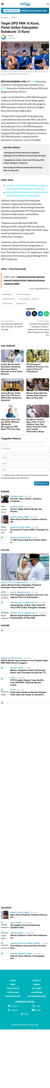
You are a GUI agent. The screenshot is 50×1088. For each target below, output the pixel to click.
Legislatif (18, 658)
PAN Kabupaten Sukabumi (29, 299)
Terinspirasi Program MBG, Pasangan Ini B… (29, 530)
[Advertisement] (25, 1058)
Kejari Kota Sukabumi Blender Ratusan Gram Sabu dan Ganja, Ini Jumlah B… (28, 693)
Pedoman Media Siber (37, 996)
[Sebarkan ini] (28, 313)
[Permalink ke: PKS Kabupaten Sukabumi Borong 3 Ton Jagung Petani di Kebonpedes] (37, 355)
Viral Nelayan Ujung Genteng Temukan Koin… (28, 946)
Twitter (38, 1006)
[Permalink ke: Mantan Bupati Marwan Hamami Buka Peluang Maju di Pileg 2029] (37, 384)
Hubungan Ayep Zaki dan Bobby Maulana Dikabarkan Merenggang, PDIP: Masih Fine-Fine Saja (10, 424)
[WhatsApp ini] (46, 313)
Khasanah (14, 496)
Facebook (14, 1006)
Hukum (10, 658)
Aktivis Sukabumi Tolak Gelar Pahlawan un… (28, 936)
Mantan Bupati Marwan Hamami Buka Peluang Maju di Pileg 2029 (36, 395)
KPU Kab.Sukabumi (23, 294)
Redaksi (36, 984)
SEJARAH (6, 907)
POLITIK (5, 550)
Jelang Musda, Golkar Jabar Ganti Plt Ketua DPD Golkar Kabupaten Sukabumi (11, 396)
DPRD (4, 88)
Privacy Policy (13, 988)
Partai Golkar (7, 303)
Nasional (21, 527)
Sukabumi (36, 943)
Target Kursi (21, 303)
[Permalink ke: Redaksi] (3, 37)
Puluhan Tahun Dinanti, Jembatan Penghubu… (26, 499)
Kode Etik (36, 980)
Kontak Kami (36, 992)
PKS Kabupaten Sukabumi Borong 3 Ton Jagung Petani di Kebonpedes (37, 368)
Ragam (20, 496)
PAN (33, 81)
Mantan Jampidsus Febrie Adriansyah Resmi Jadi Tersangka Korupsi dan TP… (29, 671)
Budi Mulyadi (7, 294)
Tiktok (26, 1014)
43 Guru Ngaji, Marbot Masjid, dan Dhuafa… (26, 510)
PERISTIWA (21, 943)
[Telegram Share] (40, 313)
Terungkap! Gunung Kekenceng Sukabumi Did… (25, 926)
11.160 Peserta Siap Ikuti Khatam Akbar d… (28, 541)
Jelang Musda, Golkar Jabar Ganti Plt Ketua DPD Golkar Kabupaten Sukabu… (29, 606)
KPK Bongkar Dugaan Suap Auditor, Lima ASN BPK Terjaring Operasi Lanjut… (27, 682)
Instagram (14, 1010)
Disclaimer (37, 988)
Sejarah (26, 517)
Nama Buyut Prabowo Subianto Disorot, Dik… (29, 520)
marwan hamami (8, 299)
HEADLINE (13, 517)
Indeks (13, 980)
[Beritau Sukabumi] (25, 3)
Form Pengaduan (12, 996)
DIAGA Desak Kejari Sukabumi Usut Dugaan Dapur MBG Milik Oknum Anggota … (24, 661)
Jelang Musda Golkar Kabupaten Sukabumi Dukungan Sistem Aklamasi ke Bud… (21, 586)
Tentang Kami (13, 992)
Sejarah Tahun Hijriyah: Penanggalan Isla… (27, 957)
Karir (12, 984)
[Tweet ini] (34, 313)
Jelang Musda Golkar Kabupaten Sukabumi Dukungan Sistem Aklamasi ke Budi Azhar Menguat (11, 369)
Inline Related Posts (42, 289)
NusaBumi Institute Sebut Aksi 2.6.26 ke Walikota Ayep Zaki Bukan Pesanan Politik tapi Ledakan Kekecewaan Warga (36, 425)
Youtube (38, 1010)
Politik (11, 582)
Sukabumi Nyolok (21, 582)
